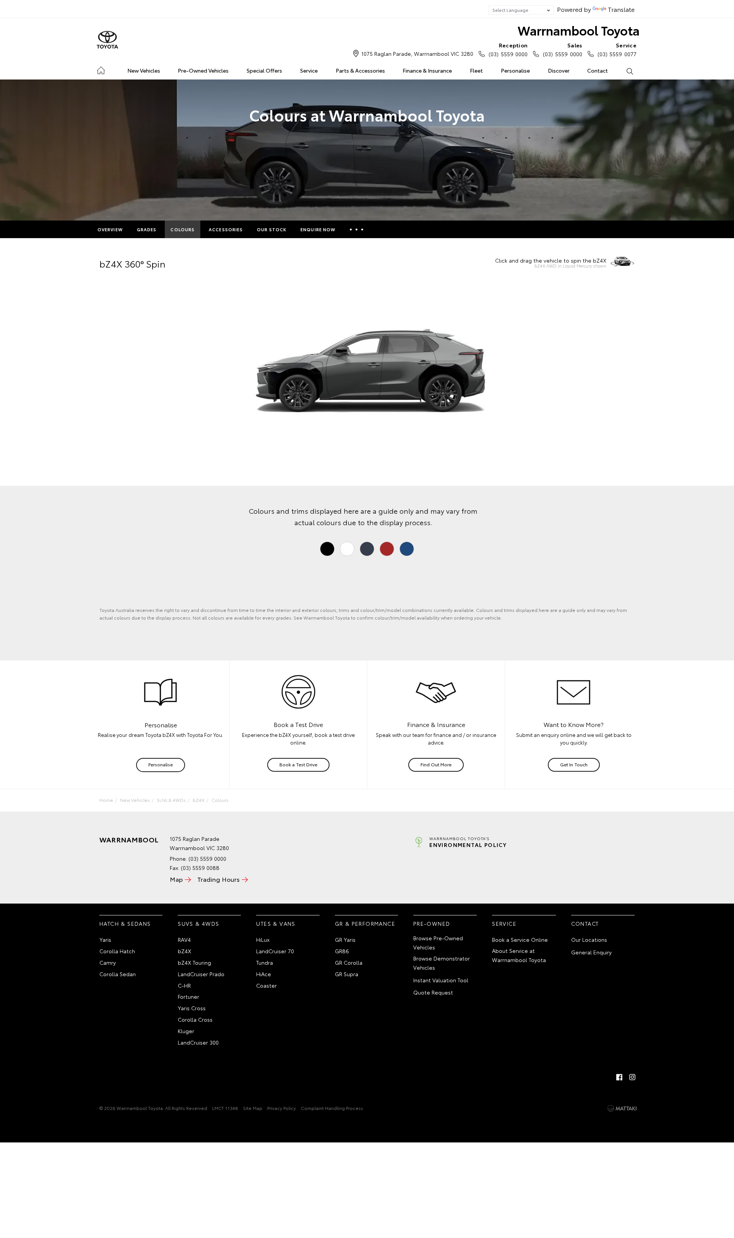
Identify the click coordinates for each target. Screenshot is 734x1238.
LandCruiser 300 (198, 1042)
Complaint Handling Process (332, 1108)
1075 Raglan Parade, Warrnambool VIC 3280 (417, 53)
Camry (107, 962)
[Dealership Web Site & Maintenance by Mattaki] (622, 1108)
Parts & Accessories (360, 70)
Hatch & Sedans (125, 923)
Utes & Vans (275, 923)
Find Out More (436, 764)
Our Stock (271, 229)
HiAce (263, 974)
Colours (183, 229)
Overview (110, 229)
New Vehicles (143, 70)
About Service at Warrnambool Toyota (519, 955)
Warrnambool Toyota (579, 30)
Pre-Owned (431, 923)
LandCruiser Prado (201, 974)
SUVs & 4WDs (171, 800)
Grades (147, 229)
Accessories (226, 229)
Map (176, 879)
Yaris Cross (192, 1008)
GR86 (342, 951)
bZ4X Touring (194, 962)
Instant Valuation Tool (440, 980)
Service (309, 70)
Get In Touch (574, 764)
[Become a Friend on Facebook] (619, 1077)
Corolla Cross (195, 1019)
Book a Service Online (520, 939)
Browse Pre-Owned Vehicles (438, 942)
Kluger (186, 1031)
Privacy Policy (281, 1108)
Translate (621, 9)
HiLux (263, 939)
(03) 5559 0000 (508, 49)
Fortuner (188, 996)
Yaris (105, 939)
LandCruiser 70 (275, 951)
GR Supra (346, 974)
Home (101, 69)
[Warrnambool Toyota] (107, 40)
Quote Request (433, 992)
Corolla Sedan (117, 974)
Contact (597, 70)
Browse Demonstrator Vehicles (441, 962)
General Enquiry (591, 952)
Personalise (515, 70)
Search (629, 70)
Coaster (266, 985)
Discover (559, 70)
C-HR (184, 985)
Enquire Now (317, 229)
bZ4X (199, 800)
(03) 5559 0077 (617, 49)
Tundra (264, 962)
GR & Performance (365, 923)
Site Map (252, 1108)
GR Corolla (348, 962)
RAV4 (184, 939)
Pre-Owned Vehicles (203, 70)
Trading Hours (218, 879)
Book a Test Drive (298, 764)
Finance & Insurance (427, 70)
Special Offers (264, 70)
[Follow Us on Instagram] (632, 1077)
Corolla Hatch (117, 951)
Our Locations (589, 939)
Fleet (476, 70)
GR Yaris (345, 939)
